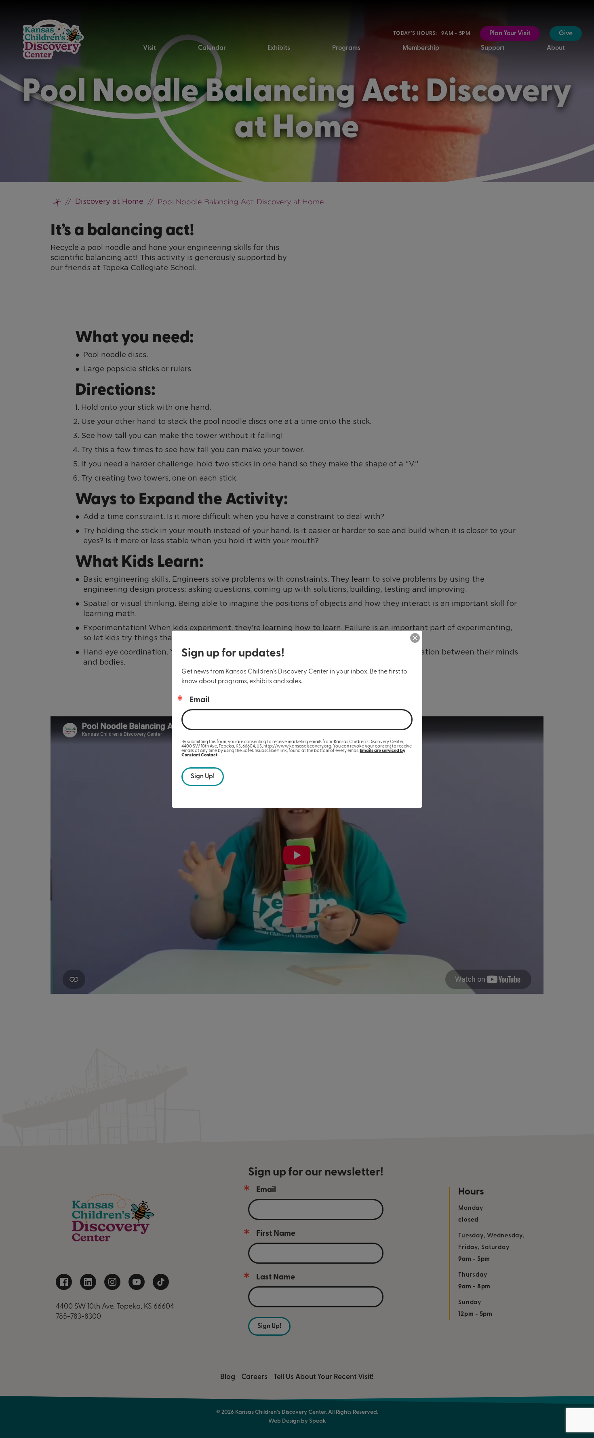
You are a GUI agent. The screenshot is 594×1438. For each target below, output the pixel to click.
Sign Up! (203, 776)
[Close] (415, 638)
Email (199, 700)
